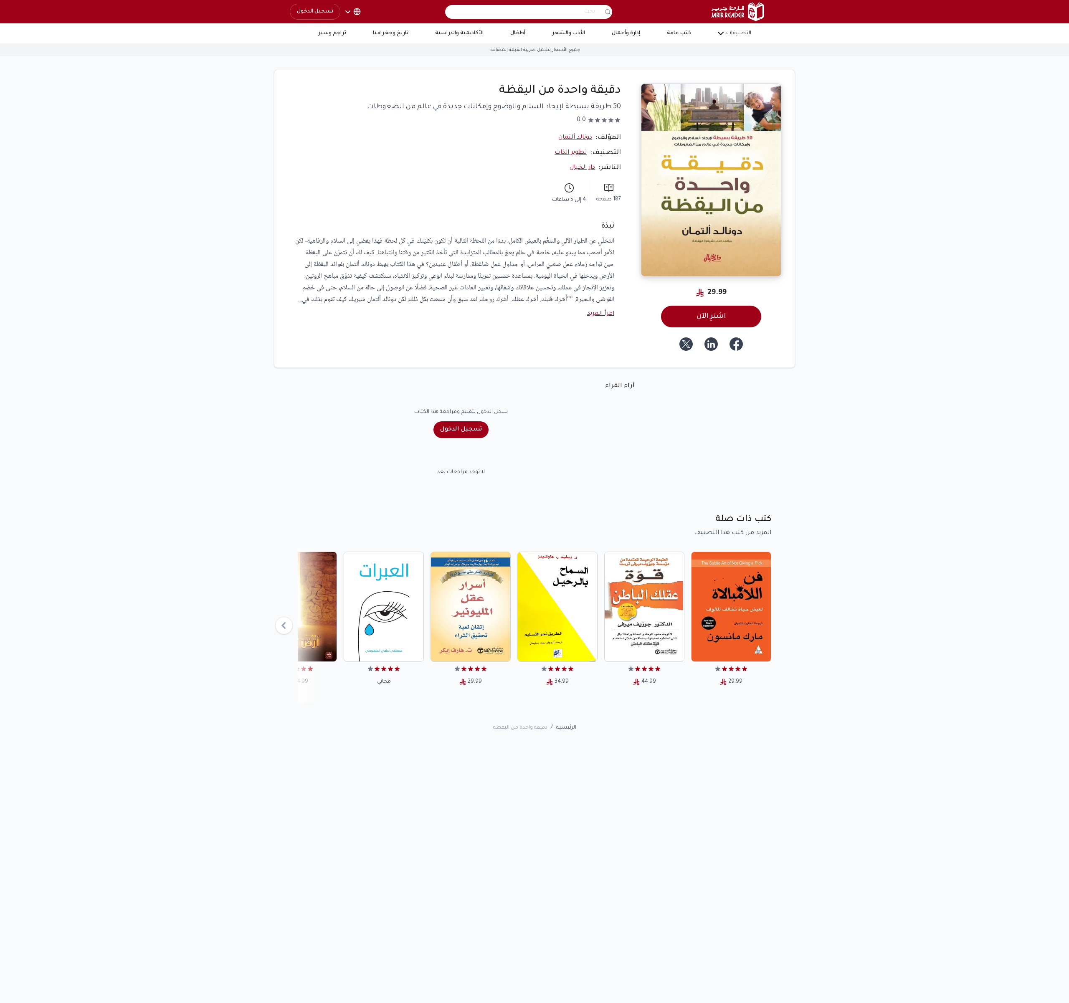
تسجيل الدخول (315, 12)
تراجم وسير (332, 33)
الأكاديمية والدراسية (459, 33)
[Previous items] (284, 625)
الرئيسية (566, 728)
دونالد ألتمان (575, 137)
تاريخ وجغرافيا (390, 33)
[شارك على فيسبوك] (736, 344)
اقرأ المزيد (600, 314)
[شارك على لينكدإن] (711, 344)
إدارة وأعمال (626, 33)
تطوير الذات (571, 152)
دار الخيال (582, 168)
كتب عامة (679, 33)
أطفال (517, 33)
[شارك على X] (686, 344)
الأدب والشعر (568, 33)
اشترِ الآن (711, 316)
